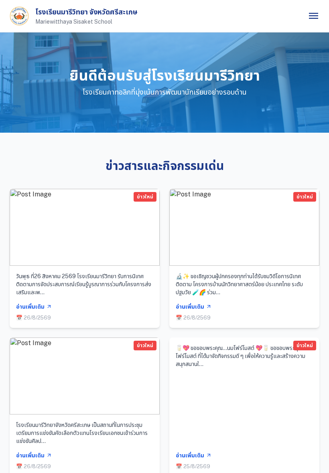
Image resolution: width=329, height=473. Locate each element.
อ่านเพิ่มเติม (34, 306)
